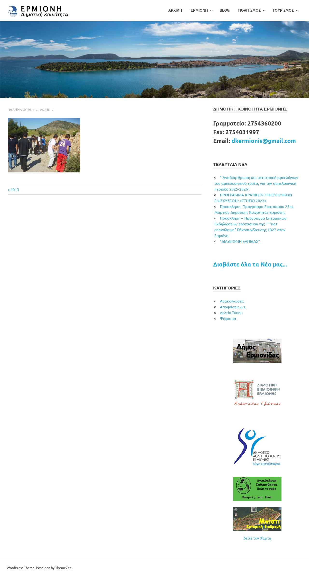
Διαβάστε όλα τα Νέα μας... (250, 264)
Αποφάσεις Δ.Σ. (233, 306)
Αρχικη (175, 10)
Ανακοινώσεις (232, 300)
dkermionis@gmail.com (264, 140)
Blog (225, 10)
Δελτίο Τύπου (231, 312)
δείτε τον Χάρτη (257, 537)
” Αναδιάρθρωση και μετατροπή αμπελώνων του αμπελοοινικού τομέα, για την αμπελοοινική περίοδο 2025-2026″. (256, 183)
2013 (14, 189)
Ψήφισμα (228, 318)
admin (45, 109)
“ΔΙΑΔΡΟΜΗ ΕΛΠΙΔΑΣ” (240, 241)
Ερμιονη (199, 10)
